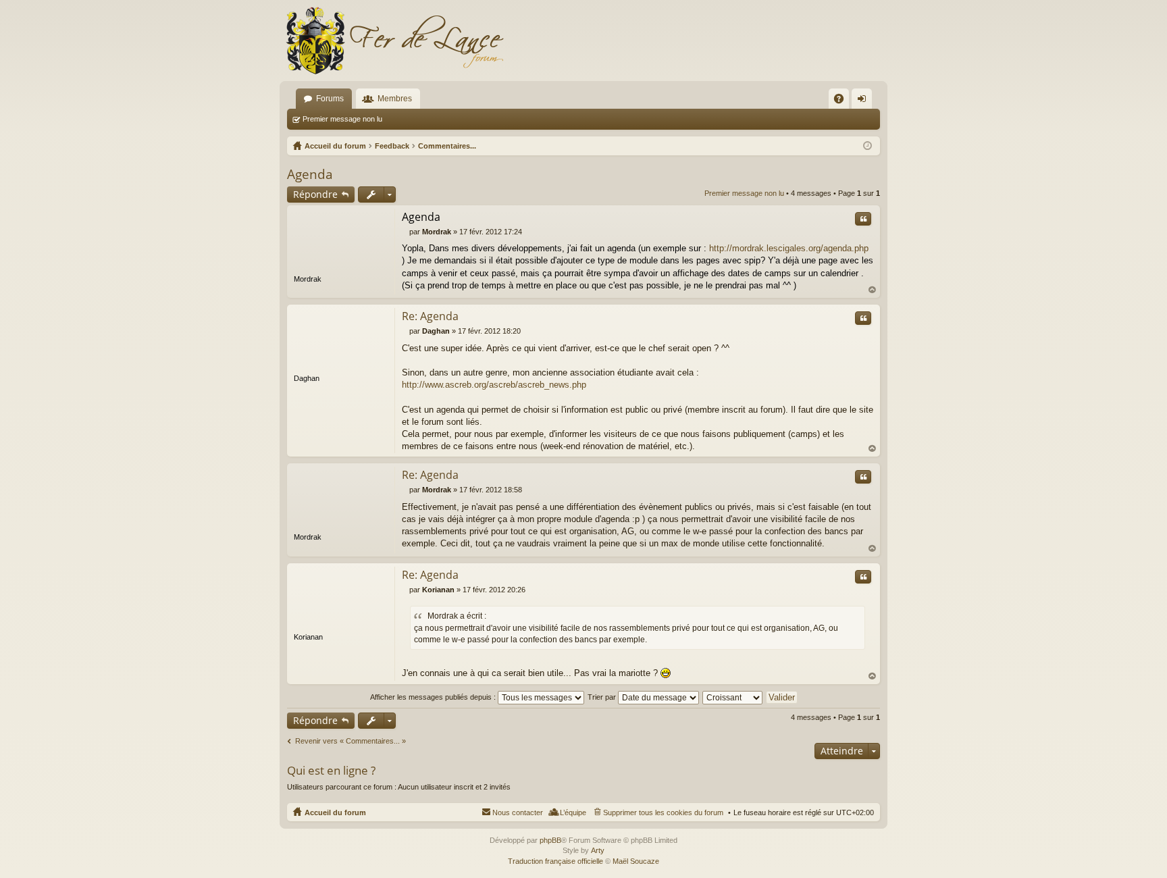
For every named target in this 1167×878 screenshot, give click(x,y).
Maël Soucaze (636, 861)
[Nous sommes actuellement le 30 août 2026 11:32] (867, 146)
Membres (395, 98)
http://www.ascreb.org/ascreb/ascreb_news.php (494, 385)
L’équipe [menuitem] (573, 812)
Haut (872, 290)
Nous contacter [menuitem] (517, 812)
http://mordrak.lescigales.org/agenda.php (788, 248)
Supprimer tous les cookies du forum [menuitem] (663, 812)
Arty (597, 850)
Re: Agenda (430, 316)
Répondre (315, 194)
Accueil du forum (335, 812)
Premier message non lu (342, 119)
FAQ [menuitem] (843, 101)
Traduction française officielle (555, 861)
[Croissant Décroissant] (733, 697)
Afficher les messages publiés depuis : (434, 697)
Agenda (310, 174)
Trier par (603, 697)
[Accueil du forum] (394, 40)
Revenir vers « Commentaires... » (350, 741)
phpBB (550, 840)
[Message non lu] (405, 232)
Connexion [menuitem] (864, 101)
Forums (330, 98)
